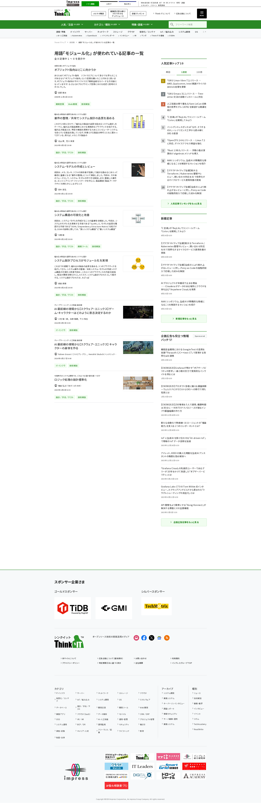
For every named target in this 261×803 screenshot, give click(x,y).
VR (135, 36)
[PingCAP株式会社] (72, 608)
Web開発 (144, 707)
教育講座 (161, 5)
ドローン (153, 5)
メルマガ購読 (98, 13)
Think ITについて (162, 13)
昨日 (168, 72)
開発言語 (102, 707)
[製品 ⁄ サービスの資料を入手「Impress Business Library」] (116, 777)
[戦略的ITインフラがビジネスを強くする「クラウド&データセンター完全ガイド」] (116, 758)
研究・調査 (180, 3)
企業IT (108, 4)
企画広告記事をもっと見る (186, 522)
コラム (196, 719)
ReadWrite (198, 729)
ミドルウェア (145, 699)
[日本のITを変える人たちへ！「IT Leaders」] (142, 767)
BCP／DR (81, 724)
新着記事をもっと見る (186, 318)
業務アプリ (60, 714)
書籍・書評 (198, 703)
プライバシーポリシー (71, 663)
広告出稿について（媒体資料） (111, 658)
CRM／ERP (145, 714)
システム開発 (184, 31)
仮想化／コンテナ (147, 31)
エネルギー (145, 5)
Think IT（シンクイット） (69, 12)
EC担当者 (154, 3)
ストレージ (118, 31)
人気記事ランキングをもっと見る (186, 203)
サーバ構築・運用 (171, 719)
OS (196, 31)
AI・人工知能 (62, 36)
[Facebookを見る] (144, 638)
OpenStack (92, 36)
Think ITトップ (60, 42)
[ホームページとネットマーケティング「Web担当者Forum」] (168, 758)
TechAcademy (200, 724)
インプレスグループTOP (182, 663)
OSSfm (172, 36)
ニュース (197, 693)
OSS (58, 719)
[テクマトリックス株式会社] (156, 606)
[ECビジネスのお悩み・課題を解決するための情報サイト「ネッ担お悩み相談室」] (116, 787)
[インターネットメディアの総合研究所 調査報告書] (194, 758)
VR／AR (80, 719)
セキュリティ (124, 724)
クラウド (131, 31)
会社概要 (139, 663)
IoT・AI (162, 3)
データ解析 (102, 714)
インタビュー (124, 36)
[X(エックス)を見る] (151, 638)
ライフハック (124, 731)
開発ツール (123, 707)
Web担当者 (145, 3)
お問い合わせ (141, 658)
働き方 (142, 724)
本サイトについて (69, 658)
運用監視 (102, 724)
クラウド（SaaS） (83, 714)
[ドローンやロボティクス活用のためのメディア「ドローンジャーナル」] (168, 777)
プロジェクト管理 (147, 719)
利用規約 (176, 658)
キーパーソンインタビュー (174, 703)
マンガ (144, 36)
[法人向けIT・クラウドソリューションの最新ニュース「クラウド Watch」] (116, 767)
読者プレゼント (138, 13)
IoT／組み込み (167, 31)
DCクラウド (170, 3)
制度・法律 (60, 737)
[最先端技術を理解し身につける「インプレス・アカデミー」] (194, 777)
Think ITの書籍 (158, 36)
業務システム (169, 698)
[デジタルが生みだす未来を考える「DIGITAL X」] (142, 777)
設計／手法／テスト (83, 707)
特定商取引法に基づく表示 (110, 663)
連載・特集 (61, 31)
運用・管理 (123, 719)
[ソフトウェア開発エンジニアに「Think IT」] (142, 758)
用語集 (72, 42)
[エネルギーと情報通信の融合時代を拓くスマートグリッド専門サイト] (168, 767)
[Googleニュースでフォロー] (159, 638)
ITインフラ (75, 31)
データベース (61, 707)
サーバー (88, 31)
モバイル (122, 714)
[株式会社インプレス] (76, 772)
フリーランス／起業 (105, 731)
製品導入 (127, 4)
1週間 (184, 72)
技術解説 (198, 698)
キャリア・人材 (83, 731)
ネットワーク (102, 31)
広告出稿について (183, 13)
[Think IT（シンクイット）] (69, 645)
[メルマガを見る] (136, 638)
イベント (197, 713)
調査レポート (169, 708)
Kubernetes (77, 36)
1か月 (199, 72)
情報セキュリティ (170, 713)
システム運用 (61, 724)
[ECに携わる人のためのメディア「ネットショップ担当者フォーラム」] (194, 767)
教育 (142, 731)
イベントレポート (108, 36)
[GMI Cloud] (114, 608)
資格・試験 (60, 731)
